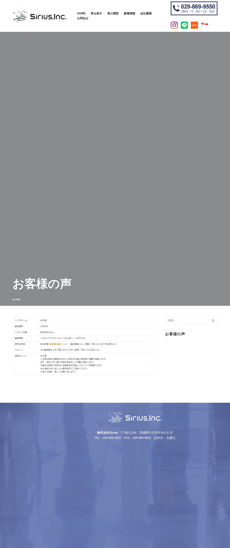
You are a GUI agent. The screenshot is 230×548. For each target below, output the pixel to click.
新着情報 (129, 13)
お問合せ (83, 18)
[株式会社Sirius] (39, 16)
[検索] (75, 14)
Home (81, 13)
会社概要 (146, 13)
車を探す (96, 13)
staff (18, 299)
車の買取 (113, 13)
